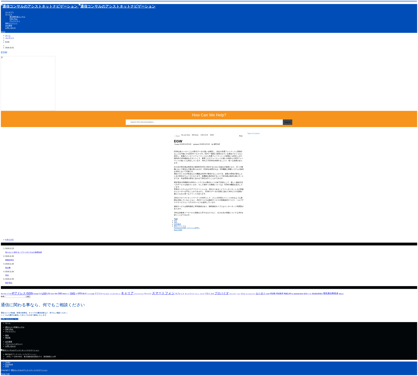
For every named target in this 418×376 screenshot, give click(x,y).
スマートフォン (163, 293)
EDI (175, 221)
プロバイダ (222, 293)
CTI (8, 293)
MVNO (52, 293)
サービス (8, 14)
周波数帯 (279, 293)
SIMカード (66, 293)
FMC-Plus (13, 19)
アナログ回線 (90, 293)
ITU (40, 293)
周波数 (273, 293)
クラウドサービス (139, 293)
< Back (177, 136)
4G (2, 293)
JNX (175, 222)
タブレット (179, 293)
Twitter (7, 362)
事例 (7, 335)
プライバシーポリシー (14, 344)
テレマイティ (15, 21)
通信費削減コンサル (17, 17)
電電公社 (341, 293)
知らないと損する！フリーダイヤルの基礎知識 (23, 252)
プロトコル (209, 293)
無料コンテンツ (11, 23)
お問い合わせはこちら (9, 319)
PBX (7, 275)
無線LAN (287, 293)
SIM (60, 293)
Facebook (9, 364)
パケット (196, 293)
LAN (44, 293)
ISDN (29, 293)
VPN (80, 293)
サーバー (148, 293)
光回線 (268, 293)
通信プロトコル (180, 226)
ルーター (261, 293)
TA (76, 293)
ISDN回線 (35, 293)
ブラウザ (202, 293)
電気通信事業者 (330, 293)
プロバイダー (232, 293)
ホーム (7, 323)
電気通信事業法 (317, 293)
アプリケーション (102, 293)
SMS (72, 293)
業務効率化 (9, 260)
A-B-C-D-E (9, 240)
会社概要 (8, 26)
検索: (3, 296)
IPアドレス (19, 293)
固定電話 (8, 283)
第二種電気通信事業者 (297, 293)
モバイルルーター (250, 293)
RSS (7, 366)
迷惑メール (308, 293)
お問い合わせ (10, 28)
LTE (48, 293)
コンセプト (9, 12)
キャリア (127, 293)
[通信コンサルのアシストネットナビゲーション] (78, 6)
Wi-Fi (84, 293)
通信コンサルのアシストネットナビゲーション (29, 370)
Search (287, 122)
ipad (10, 293)
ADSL (4, 293)
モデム (243, 293)
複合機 (7, 268)
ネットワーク (189, 293)
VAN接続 (177, 224)
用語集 (7, 338)
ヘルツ (238, 293)
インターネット (115, 293)
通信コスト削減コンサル (14, 327)
